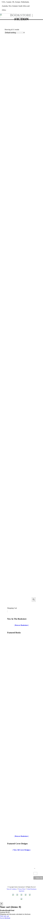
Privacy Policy (21, 889)
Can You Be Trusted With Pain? (16, 338)
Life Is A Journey (11, 487)
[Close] (1, 904)
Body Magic (9, 288)
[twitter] (35, 3)
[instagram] (40, 9)
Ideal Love (11, 829)
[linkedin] (37, 9)
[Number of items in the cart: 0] (7, 611)
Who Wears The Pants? (15, 729)
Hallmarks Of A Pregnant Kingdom (17, 438)
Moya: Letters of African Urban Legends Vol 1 (21, 537)
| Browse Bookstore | (21, 625)
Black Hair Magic (11, 238)
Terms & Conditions (12, 889)
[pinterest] (42, 3)
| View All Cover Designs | (21, 850)
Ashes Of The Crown (12, 87)
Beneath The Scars (11, 189)
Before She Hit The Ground (14, 137)
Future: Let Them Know (13, 388)
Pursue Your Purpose (14, 779)
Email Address (35, 871)
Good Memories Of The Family (18, 680)
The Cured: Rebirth (12, 587)
